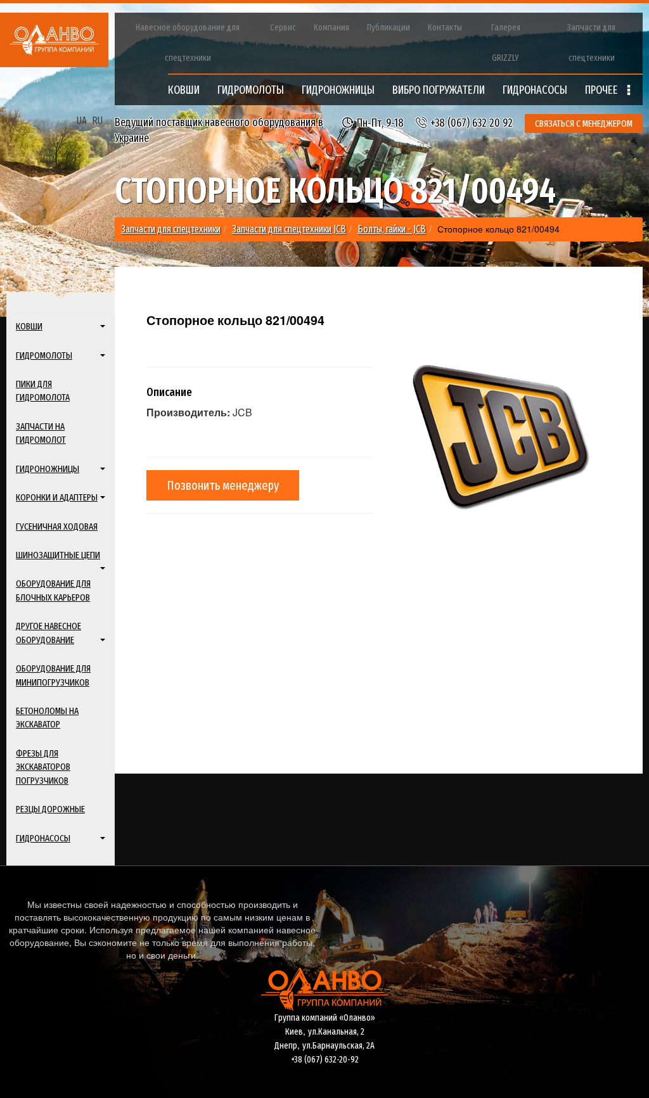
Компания (331, 27)
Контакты (445, 27)
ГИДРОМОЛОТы (250, 90)
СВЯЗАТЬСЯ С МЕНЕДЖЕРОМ (584, 123)
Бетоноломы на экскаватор (47, 717)
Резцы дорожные (50, 809)
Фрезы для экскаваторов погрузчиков (43, 767)
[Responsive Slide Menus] (54, 40)
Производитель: (188, 412)
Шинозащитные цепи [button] (58, 555)
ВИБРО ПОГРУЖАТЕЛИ (438, 90)
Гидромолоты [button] (44, 355)
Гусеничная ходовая (57, 526)
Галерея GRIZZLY (505, 42)
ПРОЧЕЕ (602, 90)
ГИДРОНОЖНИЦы (338, 90)
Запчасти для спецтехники (591, 42)
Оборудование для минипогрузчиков (53, 675)
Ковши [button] (29, 326)
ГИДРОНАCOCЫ (535, 90)
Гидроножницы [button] (47, 469)
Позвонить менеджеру (223, 485)
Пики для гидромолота (43, 390)
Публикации (388, 27)
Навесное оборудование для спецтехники (188, 42)
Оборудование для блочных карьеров (53, 590)
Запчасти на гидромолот (41, 433)
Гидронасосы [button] (43, 838)
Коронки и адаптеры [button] (57, 497)
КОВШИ (184, 90)
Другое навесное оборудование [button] (48, 632)
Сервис (283, 27)
